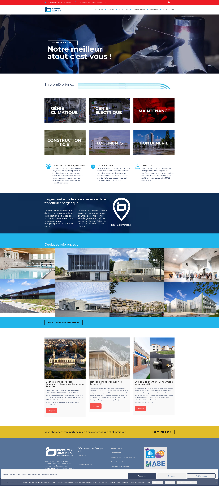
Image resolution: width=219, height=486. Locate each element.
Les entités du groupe (85, 464)
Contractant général (117, 462)
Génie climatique (116, 448)
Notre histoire (82, 460)
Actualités (154, 9)
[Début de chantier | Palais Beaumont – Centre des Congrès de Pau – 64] (65, 358)
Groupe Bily (98, 9)
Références (123, 9)
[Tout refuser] (216, 483)
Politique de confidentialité (186, 482)
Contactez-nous (161, 432)
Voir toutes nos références (63, 322)
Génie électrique (116, 452)
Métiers (111, 9)
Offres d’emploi (139, 9)
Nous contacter (169, 9)
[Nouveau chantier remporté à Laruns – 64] (109, 358)
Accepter (142, 476)
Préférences (201, 476)
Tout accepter (158, 482)
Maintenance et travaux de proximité (123, 457)
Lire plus (51, 411)
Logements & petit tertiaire (120, 466)
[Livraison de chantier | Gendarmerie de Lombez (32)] (154, 358)
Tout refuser (170, 482)
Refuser (171, 476)
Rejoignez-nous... (62, 43)
